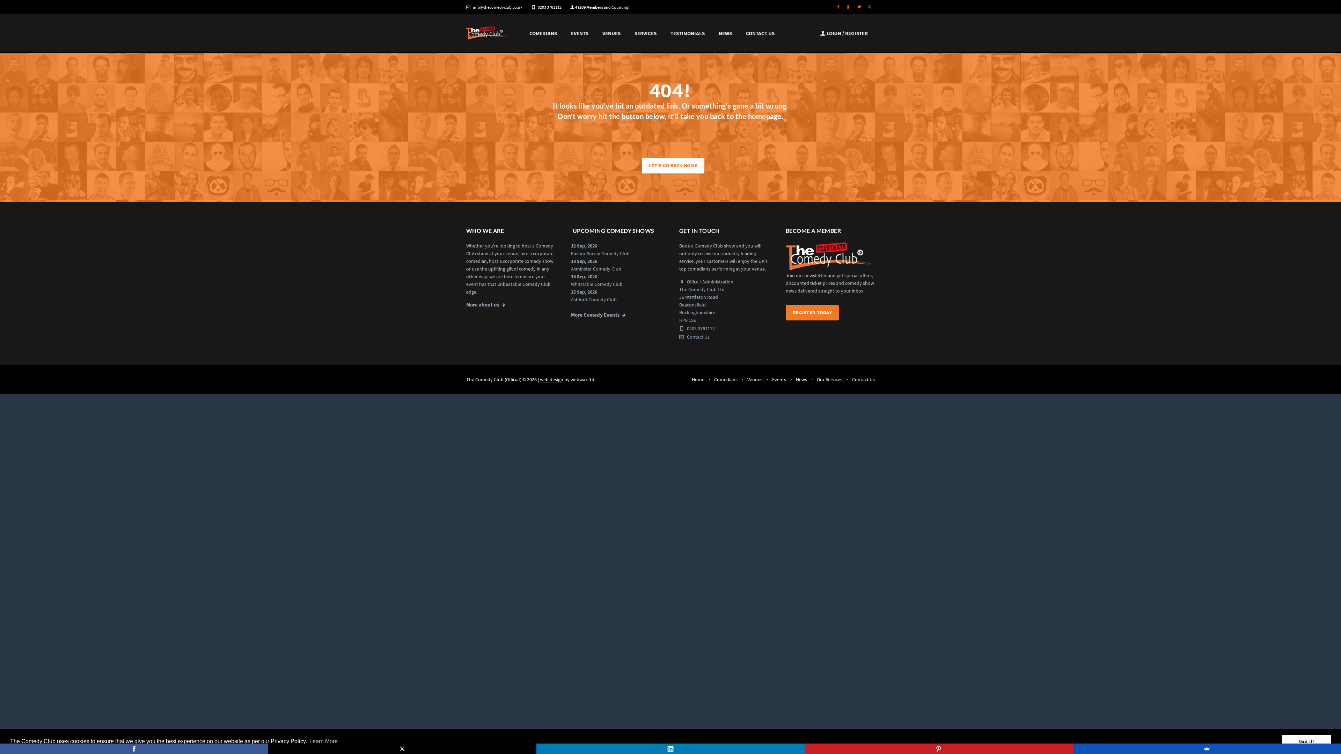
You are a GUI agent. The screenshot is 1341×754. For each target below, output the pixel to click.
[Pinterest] (939, 749)
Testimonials (687, 33)
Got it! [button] (1306, 741)
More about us (482, 305)
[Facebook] (134, 749)
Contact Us (760, 33)
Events (579, 33)
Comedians (543, 33)
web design (551, 379)
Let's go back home (673, 165)
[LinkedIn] (670, 749)
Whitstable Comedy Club (597, 284)
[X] (402, 749)
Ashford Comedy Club (594, 299)
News (725, 33)
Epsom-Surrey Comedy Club (600, 253)
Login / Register (847, 33)
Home (698, 379)
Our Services (829, 379)
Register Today (812, 312)
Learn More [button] (323, 741)
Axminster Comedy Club (596, 269)
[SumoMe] (1207, 749)
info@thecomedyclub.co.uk (497, 7)
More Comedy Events (595, 315)
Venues (611, 33)
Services (646, 33)
